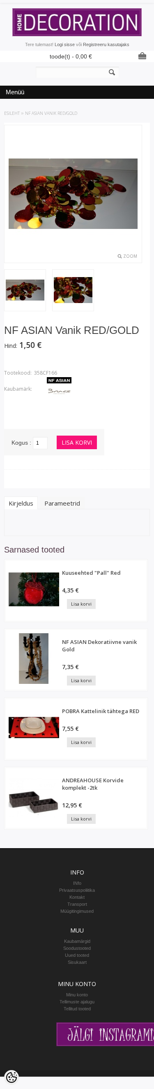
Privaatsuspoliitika (77, 890)
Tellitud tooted (77, 1008)
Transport (77, 904)
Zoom (130, 256)
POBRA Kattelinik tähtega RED (100, 711)
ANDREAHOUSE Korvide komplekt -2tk (93, 784)
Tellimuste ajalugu (77, 1001)
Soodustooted (77, 948)
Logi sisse (65, 44)
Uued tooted (77, 955)
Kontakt (77, 897)
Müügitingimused (77, 911)
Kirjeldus (21, 503)
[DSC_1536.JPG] (25, 290)
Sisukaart (77, 962)
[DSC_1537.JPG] (73, 290)
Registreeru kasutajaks (106, 44)
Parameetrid (62, 503)
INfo (77, 883)
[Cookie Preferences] (11, 1077)
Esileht (12, 113)
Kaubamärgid (77, 941)
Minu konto (77, 994)
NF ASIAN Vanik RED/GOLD (51, 113)
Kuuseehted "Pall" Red (91, 572)
